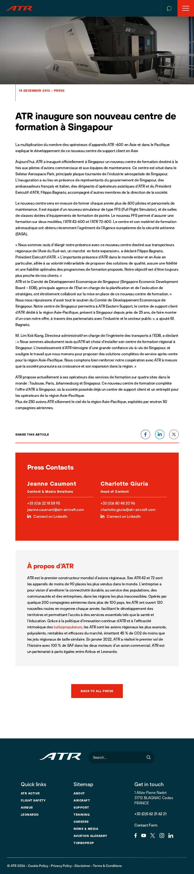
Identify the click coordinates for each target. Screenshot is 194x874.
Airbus (27, 807)
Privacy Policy (61, 866)
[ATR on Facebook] (135, 835)
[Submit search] (148, 757)
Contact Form (145, 825)
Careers (81, 821)
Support (81, 807)
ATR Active (30, 793)
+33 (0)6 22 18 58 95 (43, 503)
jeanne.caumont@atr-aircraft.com (55, 509)
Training (82, 814)
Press (59, 90)
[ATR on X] (152, 835)
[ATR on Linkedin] (170, 835)
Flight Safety (33, 800)
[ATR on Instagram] (161, 835)
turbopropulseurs (68, 627)
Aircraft (82, 800)
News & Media (86, 829)
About (79, 793)
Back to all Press (97, 691)
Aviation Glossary (90, 836)
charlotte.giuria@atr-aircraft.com (128, 509)
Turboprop (84, 843)
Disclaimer (82, 866)
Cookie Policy (38, 866)
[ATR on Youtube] (143, 835)
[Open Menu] (185, 8)
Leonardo (30, 814)
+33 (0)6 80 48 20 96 (118, 503)
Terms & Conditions (107, 866)
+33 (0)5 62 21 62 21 (150, 813)
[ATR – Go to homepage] (19, 8)
